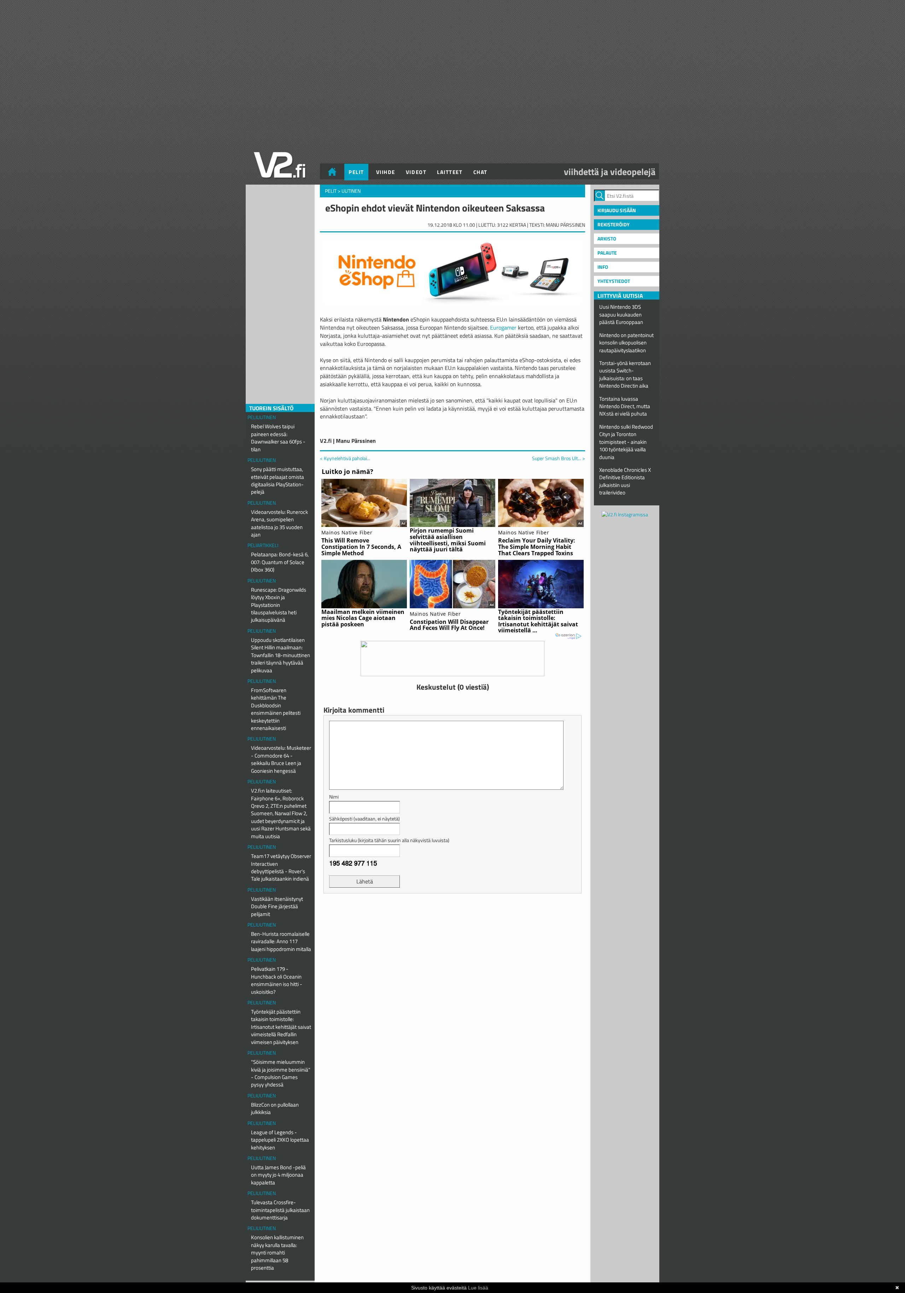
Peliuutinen (261, 417)
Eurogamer (503, 327)
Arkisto (606, 238)
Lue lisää (478, 1288)
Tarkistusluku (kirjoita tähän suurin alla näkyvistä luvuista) (389, 840)
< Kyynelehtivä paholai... (345, 458)
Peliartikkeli (262, 545)
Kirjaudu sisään (616, 210)
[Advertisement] (452, 916)
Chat (480, 172)
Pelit (356, 172)
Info (602, 267)
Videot (416, 172)
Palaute (607, 252)
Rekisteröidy (613, 224)
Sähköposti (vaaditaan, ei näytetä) (364, 818)
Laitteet (449, 172)
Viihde (385, 172)
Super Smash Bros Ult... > (558, 458)
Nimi (334, 796)
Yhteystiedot (613, 281)
